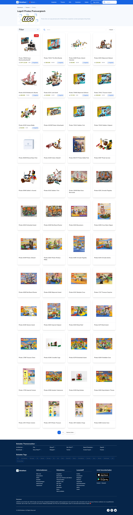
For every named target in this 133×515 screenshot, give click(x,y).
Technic (68, 449)
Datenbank (59, 476)
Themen (63, 2)
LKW (112, 458)
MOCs (78, 487)
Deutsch (104, 483)
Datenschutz (39, 483)
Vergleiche (79, 481)
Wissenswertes (81, 485)
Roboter (74, 458)
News (57, 489)
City (34, 447)
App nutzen (96, 2)
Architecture (19, 447)
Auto (58, 458)
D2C (18, 458)
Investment (79, 476)
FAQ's (37, 477)
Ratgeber (79, 477)
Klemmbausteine (81, 483)
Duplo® (102, 447)
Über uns (38, 474)
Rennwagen (32, 458)
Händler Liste (59, 481)
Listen (78, 489)
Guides (86, 2)
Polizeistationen (81, 458)
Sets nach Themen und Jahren (64, 477)
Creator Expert (87, 449)
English (98, 483)
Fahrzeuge (48, 458)
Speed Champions (88, 447)
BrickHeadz (19, 449)
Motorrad (99, 458)
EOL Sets (58, 483)
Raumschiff (68, 458)
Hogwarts (42, 458)
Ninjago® (52, 449)
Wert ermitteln (60, 491)
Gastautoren (39, 476)
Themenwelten (60, 479)
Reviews (79, 479)
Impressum (39, 485)
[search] (104, 2)
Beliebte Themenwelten (25, 444)
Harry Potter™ (36, 449)
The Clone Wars (20, 461)
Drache (62, 458)
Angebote (53, 2)
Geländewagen (106, 458)
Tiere (54, 458)
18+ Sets (58, 485)
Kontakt (38, 479)
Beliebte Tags (21, 454)
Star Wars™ (69, 447)
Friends (102, 449)
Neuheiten (78, 2)
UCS (37, 458)
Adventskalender (24, 458)
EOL (70, 2)
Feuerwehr (88, 458)
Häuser (94, 458)
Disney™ (52, 447)
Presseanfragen (40, 481)
